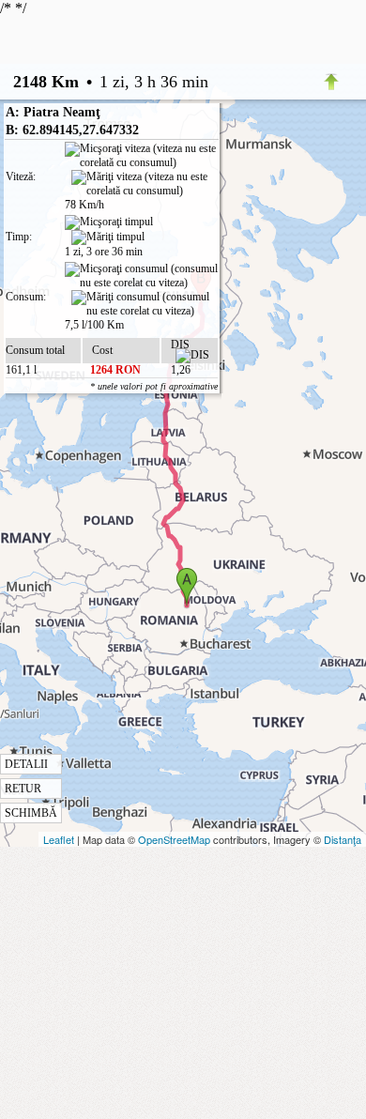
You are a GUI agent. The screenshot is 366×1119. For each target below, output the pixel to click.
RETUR (23, 788)
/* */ (104, 410)
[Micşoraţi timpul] (109, 222)
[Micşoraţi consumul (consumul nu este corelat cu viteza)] (141, 276)
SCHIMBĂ (31, 813)
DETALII (26, 764)
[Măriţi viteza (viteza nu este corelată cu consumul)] (144, 184)
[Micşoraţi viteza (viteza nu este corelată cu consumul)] (141, 156)
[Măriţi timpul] (108, 237)
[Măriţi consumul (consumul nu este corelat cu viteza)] (144, 304)
